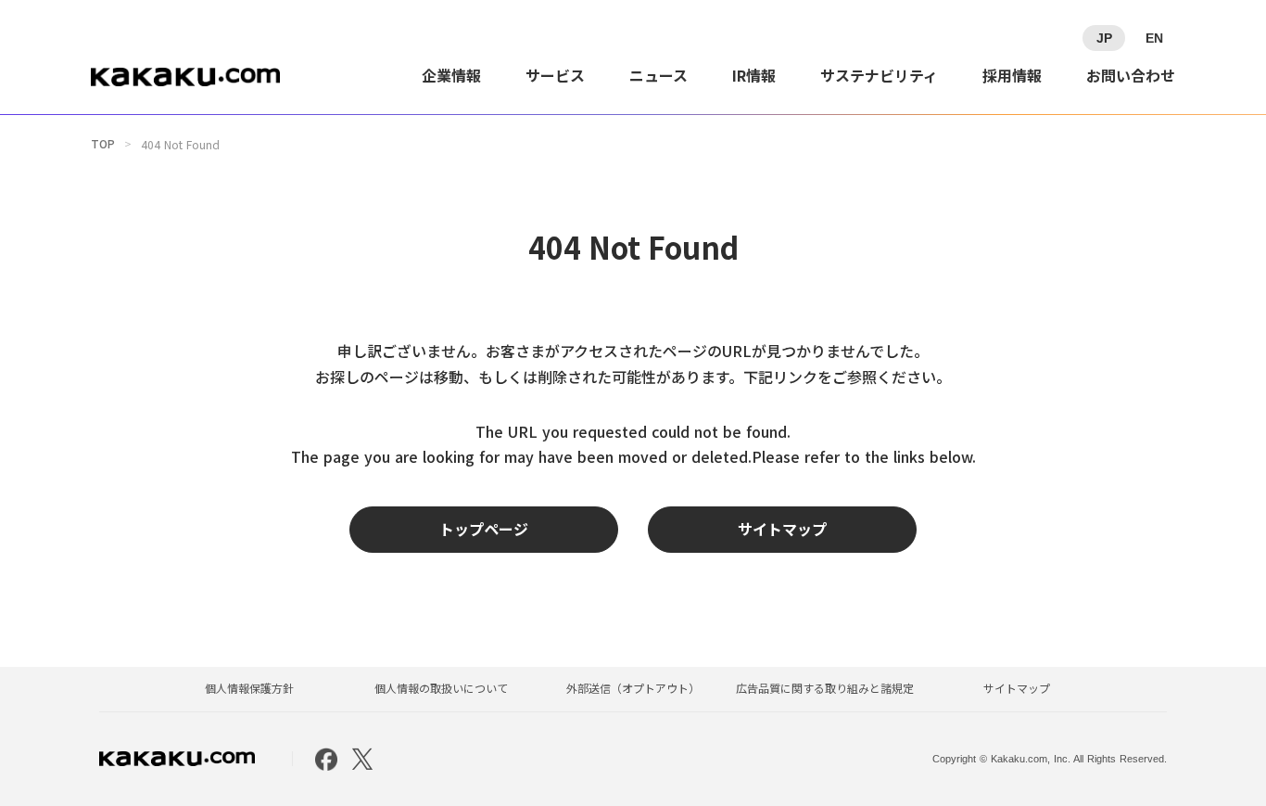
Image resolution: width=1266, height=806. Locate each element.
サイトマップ (1016, 688)
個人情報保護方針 (249, 688)
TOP (103, 143)
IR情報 (754, 75)
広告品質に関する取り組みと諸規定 (825, 688)
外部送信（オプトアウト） (633, 688)
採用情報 (1012, 75)
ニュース (658, 75)
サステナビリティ (879, 75)
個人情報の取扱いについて (441, 688)
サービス (555, 75)
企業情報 (451, 75)
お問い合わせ (1130, 75)
